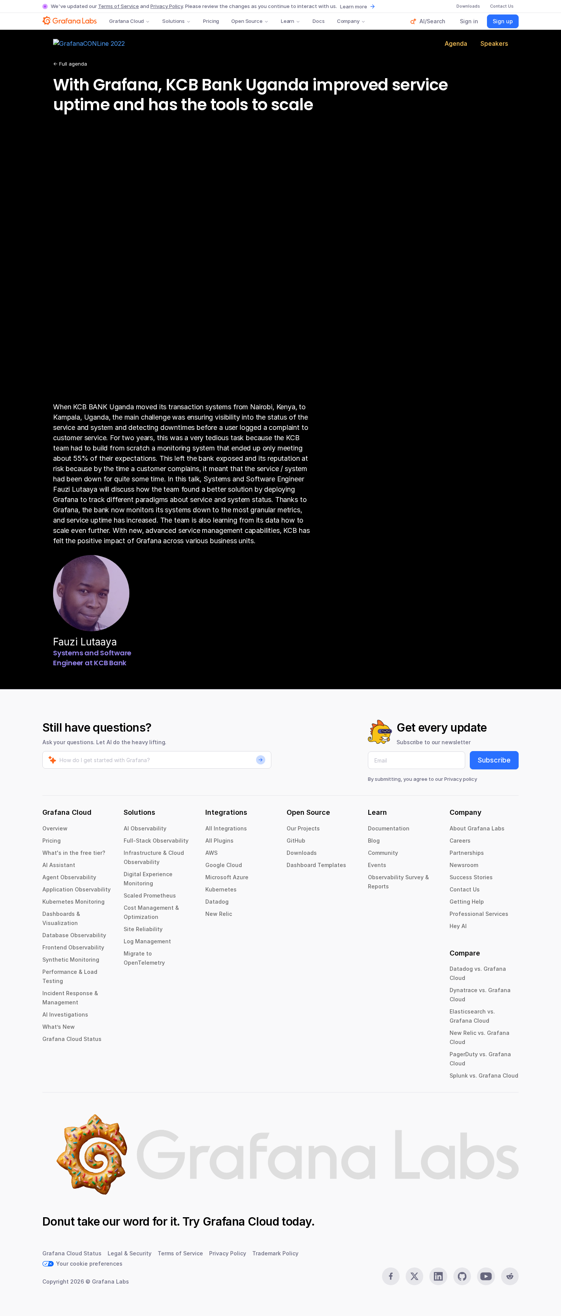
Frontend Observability (73, 947)
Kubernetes (221, 889)
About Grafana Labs (477, 828)
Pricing (211, 21)
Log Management (147, 941)
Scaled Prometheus (150, 895)
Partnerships (467, 852)
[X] (414, 1276)
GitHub (296, 840)
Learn (287, 21)
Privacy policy (460, 779)
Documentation (388, 828)
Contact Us (465, 889)
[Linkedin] (438, 1276)
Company (348, 21)
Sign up (503, 21)
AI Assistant (58, 865)
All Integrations (226, 828)
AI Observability (145, 828)
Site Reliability (143, 929)
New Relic (218, 914)
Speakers (494, 43)
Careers (460, 840)
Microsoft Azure (226, 877)
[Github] (462, 1276)
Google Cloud (223, 865)
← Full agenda (70, 64)
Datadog (217, 901)
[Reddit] (510, 1276)
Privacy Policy (166, 6)
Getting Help (467, 901)
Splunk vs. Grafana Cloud (484, 1075)
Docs (318, 21)
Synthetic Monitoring (70, 959)
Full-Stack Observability (156, 840)
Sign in (469, 21)
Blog (374, 840)
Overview (55, 828)
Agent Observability (69, 877)
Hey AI (458, 926)
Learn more (353, 6)
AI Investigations (65, 1014)
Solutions (173, 21)
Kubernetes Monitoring (73, 901)
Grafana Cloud (126, 21)
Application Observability (76, 889)
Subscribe (494, 760)
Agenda (456, 43)
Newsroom (464, 865)
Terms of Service (118, 6)
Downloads (302, 852)
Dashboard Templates (316, 865)
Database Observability (74, 935)
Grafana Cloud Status (72, 1039)
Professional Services (479, 914)
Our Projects (303, 828)
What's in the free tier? (73, 852)
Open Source (247, 21)
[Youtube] (486, 1276)
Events (377, 865)
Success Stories (471, 877)
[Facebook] (391, 1276)
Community (383, 852)
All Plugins (219, 840)
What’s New (58, 1026)
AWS (211, 852)
